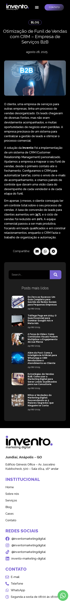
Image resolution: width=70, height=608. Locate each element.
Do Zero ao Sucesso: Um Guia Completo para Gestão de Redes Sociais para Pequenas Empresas (42, 301)
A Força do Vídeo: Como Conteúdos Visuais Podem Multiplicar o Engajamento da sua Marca (43, 338)
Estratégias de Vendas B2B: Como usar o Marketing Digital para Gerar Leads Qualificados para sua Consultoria (42, 379)
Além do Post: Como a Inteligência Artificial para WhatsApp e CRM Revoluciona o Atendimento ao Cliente (42, 358)
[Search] (55, 274)
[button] (37, 7)
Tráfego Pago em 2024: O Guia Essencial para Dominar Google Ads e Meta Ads (42, 319)
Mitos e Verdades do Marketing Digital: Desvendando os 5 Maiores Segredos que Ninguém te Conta (41, 400)
